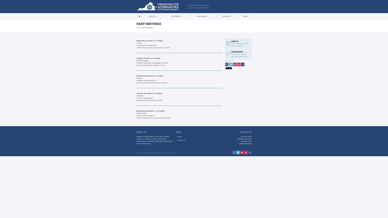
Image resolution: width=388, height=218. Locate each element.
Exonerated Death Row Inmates (175, 18)
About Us (152, 16)
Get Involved (201, 16)
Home (138, 28)
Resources (226, 16)
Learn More (175, 16)
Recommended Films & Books (226, 18)
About (180, 137)
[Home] (139, 16)
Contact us (181, 140)
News (245, 16)
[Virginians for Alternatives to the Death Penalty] (157, 6)
